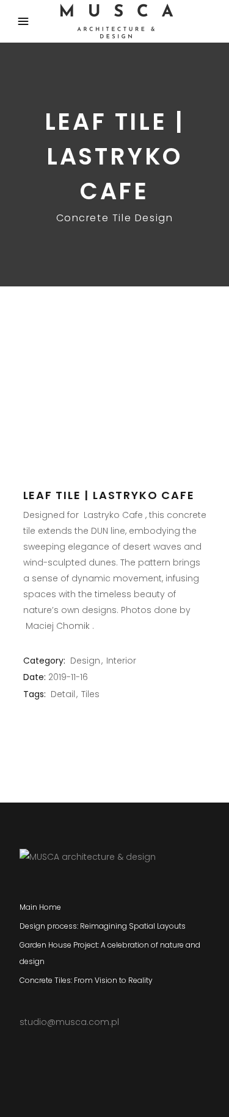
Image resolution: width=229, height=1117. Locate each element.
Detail (63, 694)
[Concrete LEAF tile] (114, 361)
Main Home (40, 907)
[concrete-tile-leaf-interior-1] (114, 319)
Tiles (90, 694)
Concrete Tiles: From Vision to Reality (86, 980)
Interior (121, 660)
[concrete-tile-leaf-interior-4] (114, 437)
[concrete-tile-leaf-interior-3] (114, 403)
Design (85, 660)
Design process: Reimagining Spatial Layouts (103, 926)
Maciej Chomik (58, 626)
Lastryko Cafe (113, 515)
